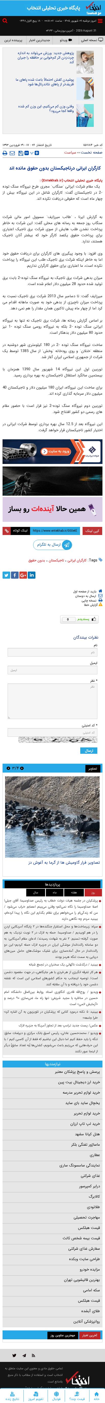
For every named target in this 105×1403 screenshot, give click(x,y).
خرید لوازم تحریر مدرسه (81, 1093)
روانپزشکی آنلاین (86, 1321)
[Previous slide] (22, 768)
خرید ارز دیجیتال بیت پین (79, 1082)
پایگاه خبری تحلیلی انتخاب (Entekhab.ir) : (71, 180)
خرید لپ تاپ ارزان (85, 1124)
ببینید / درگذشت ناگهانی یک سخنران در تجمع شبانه (63, 964)
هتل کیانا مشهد (87, 1134)
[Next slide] (8, 768)
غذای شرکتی (90, 1176)
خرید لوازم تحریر (87, 1113)
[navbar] (100, 21)
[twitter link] (14, 1355)
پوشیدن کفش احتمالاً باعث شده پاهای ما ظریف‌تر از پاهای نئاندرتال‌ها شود (45, 82)
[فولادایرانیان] (52, 451)
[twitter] (6, 575)
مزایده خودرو (90, 1269)
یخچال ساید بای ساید (82, 1103)
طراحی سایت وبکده (84, 1259)
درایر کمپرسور (89, 1186)
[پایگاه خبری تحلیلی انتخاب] (93, 7)
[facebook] (15, 575)
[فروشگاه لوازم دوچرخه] (52, 481)
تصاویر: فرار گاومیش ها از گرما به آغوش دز (64, 862)
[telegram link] (24, 1355)
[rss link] (33, 1355)
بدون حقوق (36, 560)
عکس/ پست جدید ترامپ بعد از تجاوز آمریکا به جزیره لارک (58, 1025)
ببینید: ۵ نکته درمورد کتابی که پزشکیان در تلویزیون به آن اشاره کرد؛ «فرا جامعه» (51, 1015)
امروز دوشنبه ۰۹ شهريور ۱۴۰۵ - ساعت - (69, 21)
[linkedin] (31, 575)
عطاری (95, 1155)
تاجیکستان (56, 560)
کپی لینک (92, 531)
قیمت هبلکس (89, 1228)
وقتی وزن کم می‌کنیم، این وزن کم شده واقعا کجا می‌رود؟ (46, 108)
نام (95, 645)
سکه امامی (91, 1290)
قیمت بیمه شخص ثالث (81, 1238)
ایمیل (93, 663)
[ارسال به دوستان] (12, 153)
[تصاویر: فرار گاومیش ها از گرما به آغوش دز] (52, 817)
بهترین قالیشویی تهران (82, 1280)
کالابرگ (94, 1197)
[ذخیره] (20, 153)
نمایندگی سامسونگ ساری (79, 1165)
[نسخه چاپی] (5, 153)
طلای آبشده (90, 1311)
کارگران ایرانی (77, 560)
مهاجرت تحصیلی (87, 1217)
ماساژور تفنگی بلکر (85, 1145)
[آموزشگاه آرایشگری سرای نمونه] (52, 509)
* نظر (93, 680)
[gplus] (23, 575)
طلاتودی (93, 1207)
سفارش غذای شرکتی (84, 1249)
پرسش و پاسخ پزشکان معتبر (77, 1072)
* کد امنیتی (89, 725)
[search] (6, 21)
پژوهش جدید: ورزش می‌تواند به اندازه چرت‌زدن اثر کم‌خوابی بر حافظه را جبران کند (46, 57)
